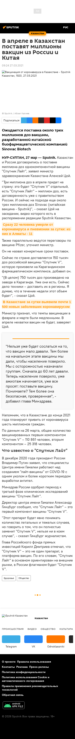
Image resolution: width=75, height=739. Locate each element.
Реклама (22, 666)
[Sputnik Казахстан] (11, 29)
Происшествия (13, 629)
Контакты (8, 666)
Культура (66, 629)
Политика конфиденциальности (24, 672)
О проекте (9, 661)
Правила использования (34, 661)
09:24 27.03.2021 (12, 65)
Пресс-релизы (39, 666)
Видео (32, 629)
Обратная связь (13, 694)
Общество (23, 578)
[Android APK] (14, 705)
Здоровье (9, 578)
